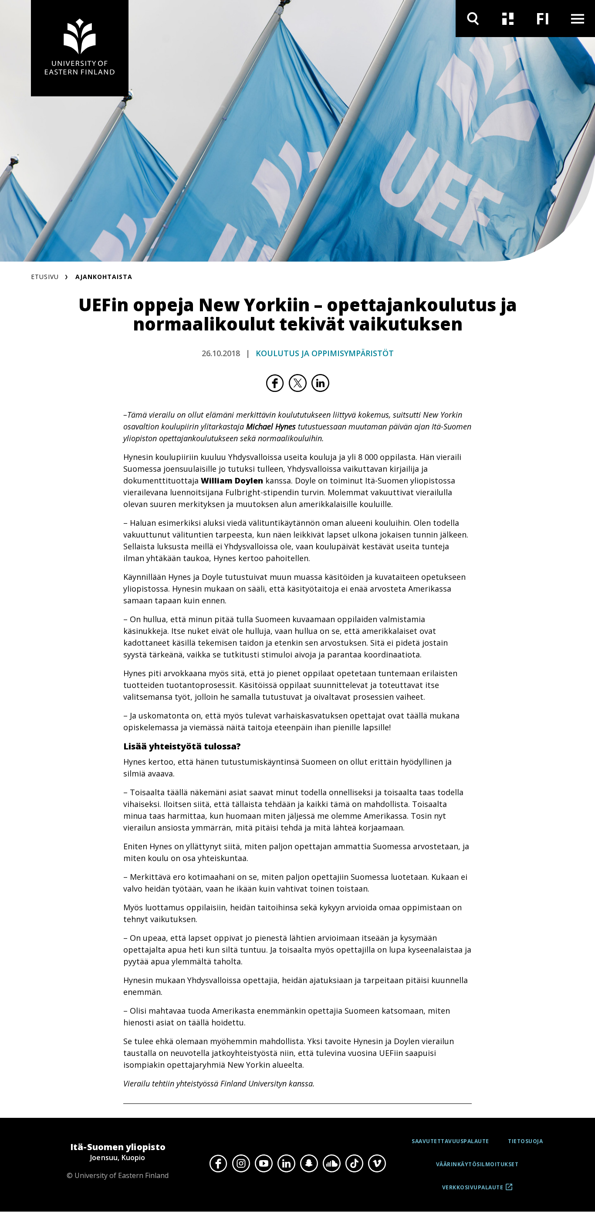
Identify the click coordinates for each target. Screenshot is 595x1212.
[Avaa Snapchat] (308, 1163)
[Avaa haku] (473, 18)
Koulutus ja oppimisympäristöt (325, 353)
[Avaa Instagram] (240, 1163)
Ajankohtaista (103, 276)
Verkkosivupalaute (473, 1191)
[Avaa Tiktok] (354, 1163)
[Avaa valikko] (577, 18)
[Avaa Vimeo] (376, 1163)
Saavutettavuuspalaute (450, 1141)
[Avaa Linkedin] (286, 1163)
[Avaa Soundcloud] (331, 1163)
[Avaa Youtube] (263, 1163)
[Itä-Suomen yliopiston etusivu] (79, 48)
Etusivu (45, 276)
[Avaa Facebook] (218, 1163)
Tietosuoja (525, 1141)
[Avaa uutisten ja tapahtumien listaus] (507, 18)
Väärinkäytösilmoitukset (477, 1164)
